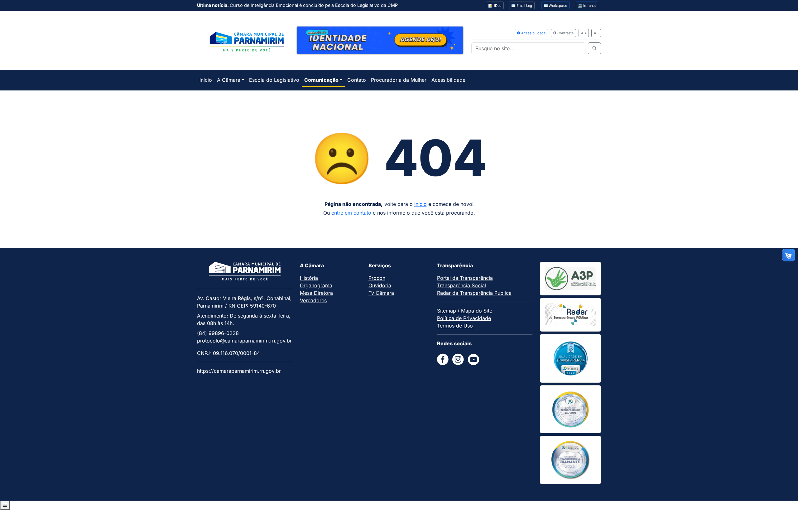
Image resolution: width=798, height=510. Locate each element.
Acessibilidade (533, 33)
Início (206, 80)
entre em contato (351, 213)
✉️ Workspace (555, 5)
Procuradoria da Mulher (398, 80)
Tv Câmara (381, 293)
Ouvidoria (379, 285)
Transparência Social (461, 285)
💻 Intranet (587, 5)
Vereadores (313, 300)
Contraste (565, 33)
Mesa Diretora (316, 293)
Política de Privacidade (464, 318)
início (420, 204)
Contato (356, 80)
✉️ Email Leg (521, 5)
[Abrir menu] (5, 505)
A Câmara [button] (228, 80)
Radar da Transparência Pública (474, 293)
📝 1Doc (494, 5)
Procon (376, 278)
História (309, 278)
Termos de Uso (455, 326)
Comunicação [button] (321, 80)
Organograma (316, 285)
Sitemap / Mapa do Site (464, 311)
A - (596, 33)
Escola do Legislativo (274, 80)
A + (584, 33)
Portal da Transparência (465, 278)
